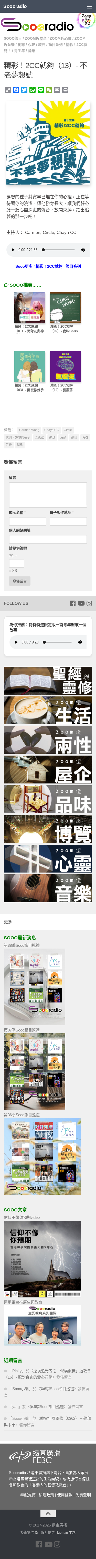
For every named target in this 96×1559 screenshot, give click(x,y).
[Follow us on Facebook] (73, 603)
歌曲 (41, 44)
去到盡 (39, 437)
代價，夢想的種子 (18, 437)
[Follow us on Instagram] (89, 603)
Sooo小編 (20, 1388)
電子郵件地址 (61, 512)
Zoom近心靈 (60, 38)
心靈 (31, 44)
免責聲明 (83, 1495)
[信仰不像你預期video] (42, 1296)
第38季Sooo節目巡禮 (22, 945)
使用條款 (64, 1495)
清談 (63, 437)
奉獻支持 (28, 1495)
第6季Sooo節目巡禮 (57, 1388)
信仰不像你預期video (22, 1217)
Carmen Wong (29, 430)
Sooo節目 (13, 38)
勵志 (21, 44)
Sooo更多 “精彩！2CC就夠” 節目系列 (48, 266)
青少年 (19, 51)
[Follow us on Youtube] (81, 603)
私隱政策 (46, 1495)
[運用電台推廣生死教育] (42, 1344)
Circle (68, 430)
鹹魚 (20, 445)
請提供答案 (18, 548)
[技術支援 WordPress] (36, 1532)
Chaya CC (51, 430)
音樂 (31, 51)
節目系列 (55, 44)
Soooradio (15, 6)
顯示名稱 (17, 512)
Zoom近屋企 (36, 38)
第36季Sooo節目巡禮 (22, 1115)
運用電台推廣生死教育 (23, 1302)
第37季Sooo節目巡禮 (22, 1030)
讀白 (74, 437)
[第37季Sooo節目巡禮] (34, 1108)
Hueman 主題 (66, 1532)
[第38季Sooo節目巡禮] (34, 1024)
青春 (85, 437)
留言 (12, 478)
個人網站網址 (19, 530)
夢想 (52, 437)
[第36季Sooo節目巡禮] (42, 1193)
